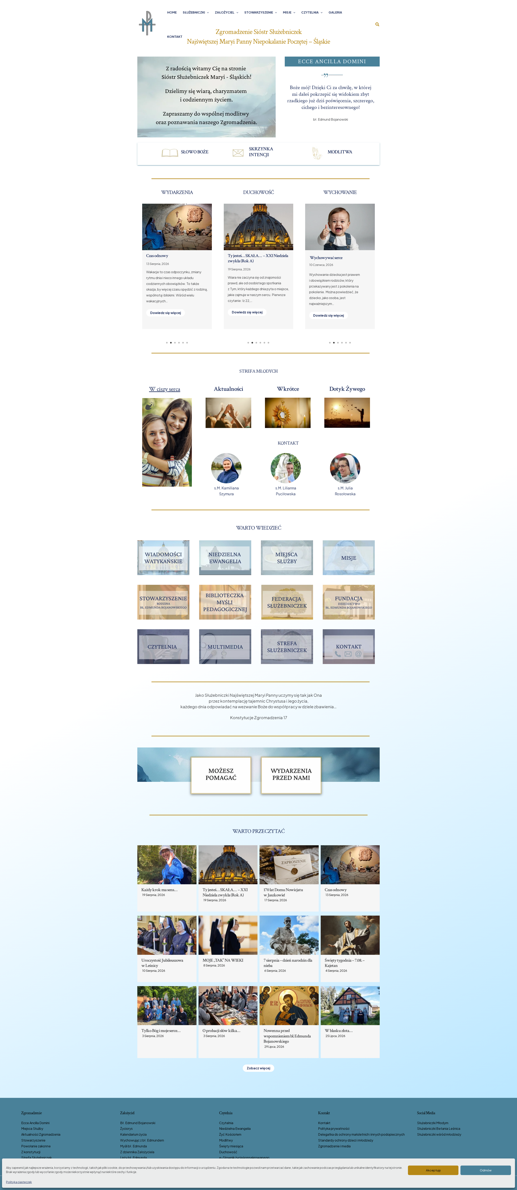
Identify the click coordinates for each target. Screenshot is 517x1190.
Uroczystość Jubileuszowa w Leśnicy (162, 963)
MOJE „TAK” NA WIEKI (166, 256)
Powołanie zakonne (36, 1146)
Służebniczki (194, 12)
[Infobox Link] (188, 153)
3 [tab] (175, 343)
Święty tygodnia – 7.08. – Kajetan (345, 963)
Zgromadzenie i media (334, 1146)
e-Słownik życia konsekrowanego (244, 1157)
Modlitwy (226, 1140)
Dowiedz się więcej (165, 318)
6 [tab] (187, 343)
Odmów (486, 1170)
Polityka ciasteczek (19, 1182)
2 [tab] (171, 343)
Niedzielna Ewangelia (235, 1128)
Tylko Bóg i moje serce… (160, 1031)
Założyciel (224, 12)
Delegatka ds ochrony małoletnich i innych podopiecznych (361, 1134)
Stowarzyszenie (258, 12)
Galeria (335, 12)
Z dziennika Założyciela (137, 1152)
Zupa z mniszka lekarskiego (331, 258)
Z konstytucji (30, 1152)
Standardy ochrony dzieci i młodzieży (345, 1140)
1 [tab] (167, 343)
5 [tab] (183, 343)
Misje (287, 12)
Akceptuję (433, 1170)
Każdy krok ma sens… (159, 890)
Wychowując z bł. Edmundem (142, 1140)
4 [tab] (179, 343)
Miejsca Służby (32, 1128)
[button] (207, 12)
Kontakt (174, 36)
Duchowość (228, 1152)
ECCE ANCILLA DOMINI (332, 61)
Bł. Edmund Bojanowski (137, 1123)
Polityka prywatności (333, 1128)
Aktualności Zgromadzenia (40, 1134)
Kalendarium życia (133, 1134)
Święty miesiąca (231, 1146)
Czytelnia (310, 12)
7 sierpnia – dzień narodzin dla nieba (288, 963)
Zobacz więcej (258, 1068)
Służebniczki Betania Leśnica (438, 1128)
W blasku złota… (338, 1031)
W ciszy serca (164, 389)
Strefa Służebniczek (36, 1157)
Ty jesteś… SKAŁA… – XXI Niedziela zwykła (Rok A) (225, 892)
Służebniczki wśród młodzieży (439, 1134)
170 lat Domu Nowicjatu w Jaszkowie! (283, 892)
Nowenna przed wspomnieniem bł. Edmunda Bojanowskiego (256, 258)
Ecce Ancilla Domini (35, 1123)
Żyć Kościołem (230, 1134)
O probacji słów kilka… (221, 1031)
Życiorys (126, 1128)
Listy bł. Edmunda (133, 1157)
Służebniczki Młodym (432, 1123)
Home (172, 12)
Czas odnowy (336, 890)
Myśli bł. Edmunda (133, 1146)
